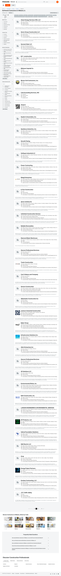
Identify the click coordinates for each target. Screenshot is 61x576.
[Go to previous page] (29, 508)
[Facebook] (52, 573)
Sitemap (36, 573)
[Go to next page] (43, 508)
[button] (2, 21)
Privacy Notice (17, 573)
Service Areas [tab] (27, 560)
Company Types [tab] (6, 560)
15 (41, 508)
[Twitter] (54, 573)
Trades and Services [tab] (20, 560)
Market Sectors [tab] (12, 560)
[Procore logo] (5, 2)
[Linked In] (50, 573)
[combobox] (50, 2)
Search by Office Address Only (5, 16)
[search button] (57, 2)
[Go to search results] (12, 83)
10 (34, 508)
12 (38, 508)
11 (36, 508)
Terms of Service (22, 573)
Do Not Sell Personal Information (30, 573)
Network (13, 1)
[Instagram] (56, 573)
